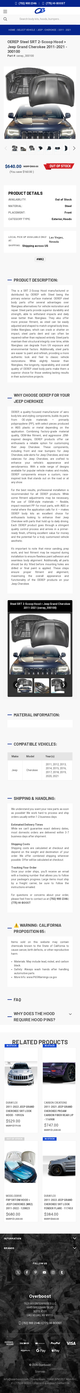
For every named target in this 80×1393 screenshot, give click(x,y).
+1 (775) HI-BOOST (22, 1383)
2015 (56, 768)
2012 (56, 764)
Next (74, 148)
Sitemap (40, 1371)
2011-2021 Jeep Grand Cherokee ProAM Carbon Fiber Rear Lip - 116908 (58, 1113)
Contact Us (63, 1383)
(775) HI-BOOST (55, 3)
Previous (6, 148)
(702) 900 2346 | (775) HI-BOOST (42, 1323)
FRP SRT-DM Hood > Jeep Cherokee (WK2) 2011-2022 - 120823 (19, 1204)
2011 (49, 764)
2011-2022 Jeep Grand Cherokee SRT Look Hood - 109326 (20, 1111)
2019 (63, 772)
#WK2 (40, 259)
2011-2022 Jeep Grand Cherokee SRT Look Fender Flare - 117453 (58, 1204)
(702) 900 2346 (27, 3)
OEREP (13, 42)
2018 (56, 772)
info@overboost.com (16, 1379)
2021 (56, 776)
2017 (49, 772)
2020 (49, 776)
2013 (63, 764)
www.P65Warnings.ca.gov (42, 977)
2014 (49, 768)
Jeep (14, 770)
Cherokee (32, 770)
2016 (63, 768)
